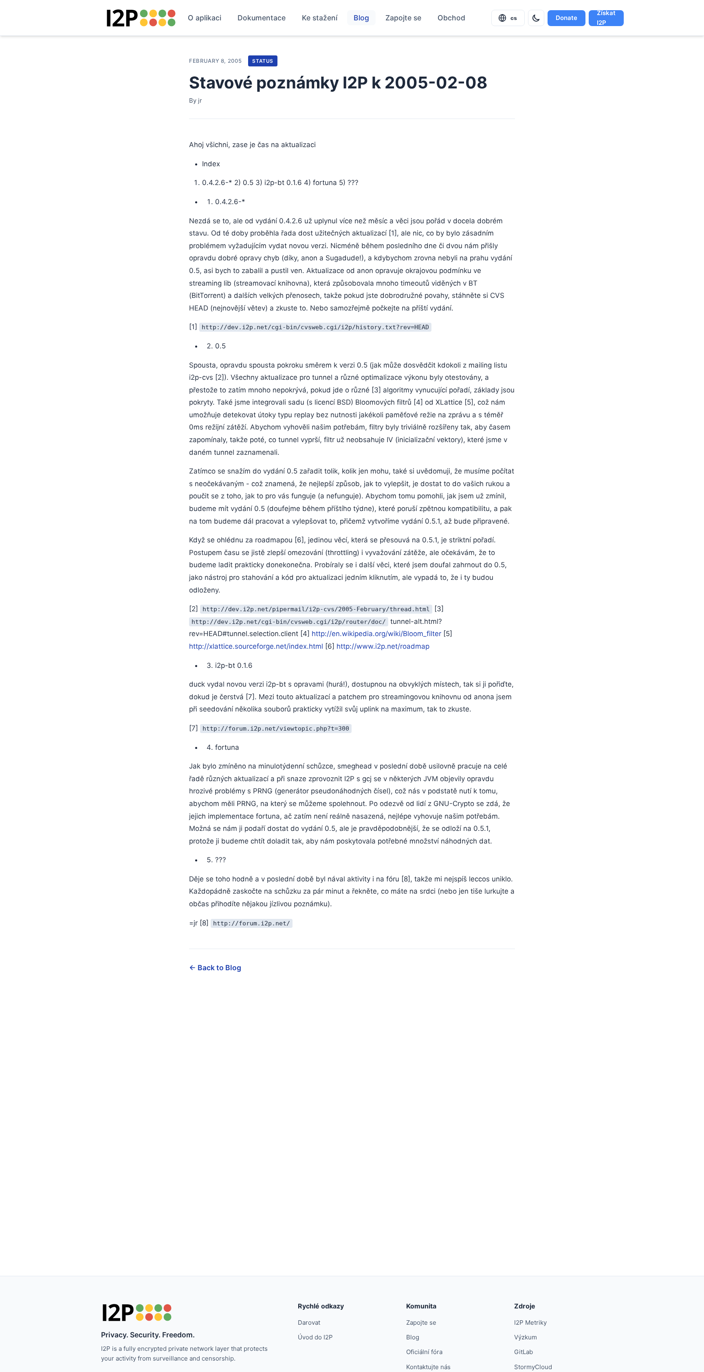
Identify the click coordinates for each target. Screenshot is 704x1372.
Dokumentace (262, 17)
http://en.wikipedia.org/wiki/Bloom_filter (376, 634)
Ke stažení (319, 17)
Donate (566, 18)
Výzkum (525, 1337)
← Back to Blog (215, 967)
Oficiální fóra (424, 1352)
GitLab (523, 1352)
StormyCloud (533, 1367)
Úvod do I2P (315, 1337)
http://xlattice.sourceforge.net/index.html (256, 646)
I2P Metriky (530, 1322)
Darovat (309, 1322)
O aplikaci (204, 17)
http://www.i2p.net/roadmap (383, 646)
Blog (361, 17)
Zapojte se (403, 17)
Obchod (451, 17)
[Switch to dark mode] (536, 18)
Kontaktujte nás (428, 1367)
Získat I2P (606, 18)
